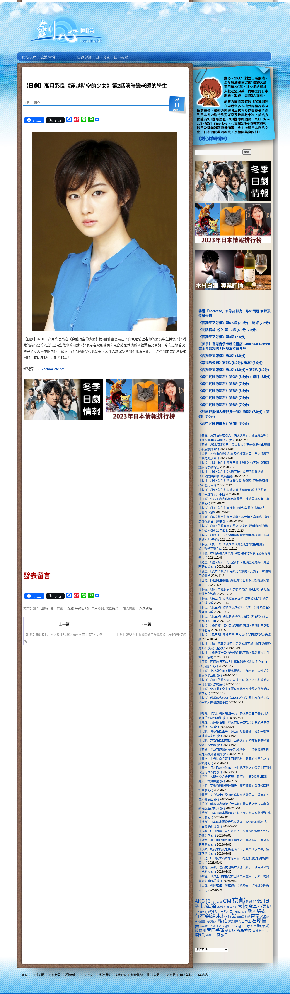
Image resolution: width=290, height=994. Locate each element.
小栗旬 (264, 906)
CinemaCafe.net (52, 369)
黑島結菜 (112, 608)
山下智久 (200, 912)
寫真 (253, 906)
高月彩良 (97, 608)
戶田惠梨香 (240, 911)
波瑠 (230, 921)
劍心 (37, 102)
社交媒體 (104, 975)
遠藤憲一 (258, 930)
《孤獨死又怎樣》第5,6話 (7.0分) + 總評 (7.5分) (234, 323)
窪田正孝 (244, 926)
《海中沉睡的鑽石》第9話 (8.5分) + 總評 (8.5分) (234, 377)
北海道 (208, 906)
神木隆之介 (206, 926)
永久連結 (145, 608)
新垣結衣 (257, 911)
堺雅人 (221, 907)
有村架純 (205, 916)
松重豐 (202, 921)
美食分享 (139, 54)
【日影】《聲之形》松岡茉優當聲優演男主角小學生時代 (150, 634)
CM (227, 901)
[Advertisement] (144, 459)
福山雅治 (231, 926)
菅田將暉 (215, 930)
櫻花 (222, 920)
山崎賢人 (211, 911)
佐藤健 (251, 901)
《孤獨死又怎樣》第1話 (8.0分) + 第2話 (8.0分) (233, 370)
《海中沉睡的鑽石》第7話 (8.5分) (223, 391)
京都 (238, 900)
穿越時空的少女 (78, 608)
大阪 (242, 906)
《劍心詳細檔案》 (213, 138)
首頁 (25, 975)
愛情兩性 (71, 975)
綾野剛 (200, 930)
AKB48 (202, 901)
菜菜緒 (230, 930)
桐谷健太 (211, 921)
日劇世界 (84, 54)
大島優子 (232, 907)
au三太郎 (216, 901)
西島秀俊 (244, 930)
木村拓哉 (226, 916)
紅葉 (253, 926)
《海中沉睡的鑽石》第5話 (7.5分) (223, 398)
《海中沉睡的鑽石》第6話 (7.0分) (223, 405)
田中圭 (246, 921)
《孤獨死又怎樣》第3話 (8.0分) (221, 356)
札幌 (247, 916)
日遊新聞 (169, 975)
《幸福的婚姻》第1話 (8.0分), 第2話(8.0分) (230, 363)
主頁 (29, 54)
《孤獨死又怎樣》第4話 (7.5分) (221, 337)
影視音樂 (153, 975)
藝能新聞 (47, 54)
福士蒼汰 (218, 926)
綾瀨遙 (263, 925)
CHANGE (87, 975)
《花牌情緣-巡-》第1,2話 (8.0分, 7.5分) (227, 330)
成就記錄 (120, 975)
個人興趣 (186, 975)
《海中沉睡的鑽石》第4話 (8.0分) (223, 423)
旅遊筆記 (137, 975)
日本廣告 (102, 54)
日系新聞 (38, 975)
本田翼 (240, 916)
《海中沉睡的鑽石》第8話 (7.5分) (223, 384)
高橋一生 (210, 935)
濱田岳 (237, 921)
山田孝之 (223, 911)
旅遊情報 (65, 54)
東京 (255, 916)
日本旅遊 (120, 54)
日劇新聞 (46, 608)
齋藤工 (222, 935)
